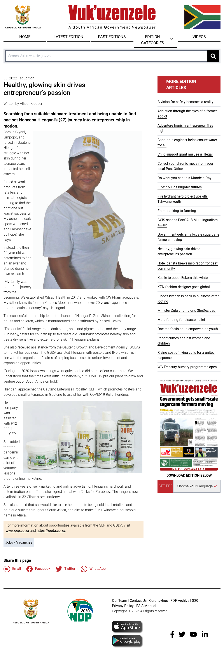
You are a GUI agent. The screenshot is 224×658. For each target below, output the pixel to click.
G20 (195, 600)
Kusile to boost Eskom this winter (183, 278)
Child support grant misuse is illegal (185, 154)
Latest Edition (68, 36)
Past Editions (112, 36)
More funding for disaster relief (181, 320)
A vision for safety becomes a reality (186, 102)
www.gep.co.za (17, 530)
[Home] (112, 17)
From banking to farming (177, 211)
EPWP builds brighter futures (180, 187)
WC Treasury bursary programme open (187, 367)
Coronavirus (158, 600)
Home (24, 36)
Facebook (42, 569)
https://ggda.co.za (51, 530)
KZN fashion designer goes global (184, 287)
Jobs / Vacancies (18, 542)
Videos (199, 36)
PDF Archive (179, 600)
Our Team (119, 600)
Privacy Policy (123, 606)
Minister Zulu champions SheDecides (187, 310)
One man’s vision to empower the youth (188, 329)
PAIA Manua (145, 606)
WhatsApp (97, 569)
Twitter (69, 569)
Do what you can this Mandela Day (185, 178)
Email (16, 569)
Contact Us (138, 600)
